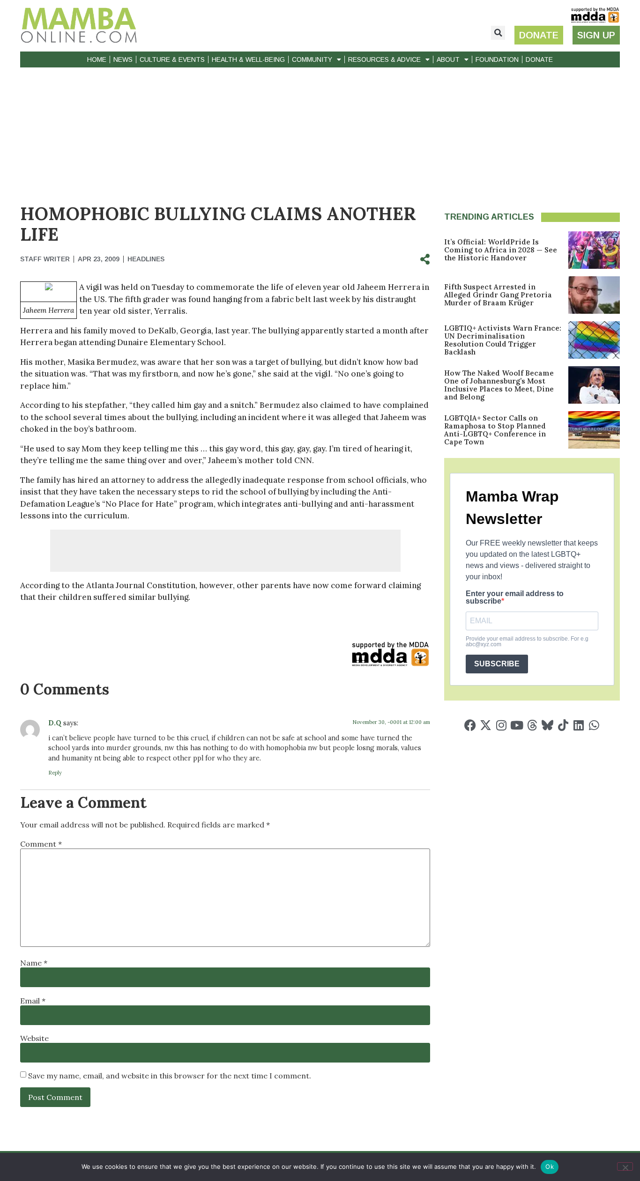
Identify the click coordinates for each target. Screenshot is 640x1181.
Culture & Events (172, 59)
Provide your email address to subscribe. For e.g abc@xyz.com (527, 641)
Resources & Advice (384, 59)
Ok (549, 1166)
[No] (625, 1166)
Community (312, 59)
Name (33, 963)
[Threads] (532, 725)
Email (32, 1000)
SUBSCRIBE (497, 664)
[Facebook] (470, 725)
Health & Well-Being (248, 59)
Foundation (497, 59)
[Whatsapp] (594, 725)
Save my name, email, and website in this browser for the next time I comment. (169, 1075)
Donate (539, 59)
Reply (55, 772)
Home (96, 59)
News (123, 59)
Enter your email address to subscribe (515, 597)
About (448, 59)
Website (34, 1038)
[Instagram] (501, 725)
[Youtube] (516, 725)
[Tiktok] (563, 725)
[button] (498, 33)
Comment (41, 844)
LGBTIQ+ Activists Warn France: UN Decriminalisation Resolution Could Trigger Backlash (502, 340)
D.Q (54, 723)
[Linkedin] (578, 725)
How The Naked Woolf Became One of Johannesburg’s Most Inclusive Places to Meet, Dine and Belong (499, 385)
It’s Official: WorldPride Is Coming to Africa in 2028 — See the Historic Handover (500, 249)
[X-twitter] (485, 725)
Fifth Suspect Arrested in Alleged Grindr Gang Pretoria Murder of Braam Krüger (498, 294)
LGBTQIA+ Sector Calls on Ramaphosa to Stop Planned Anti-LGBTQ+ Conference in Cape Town (495, 429)
